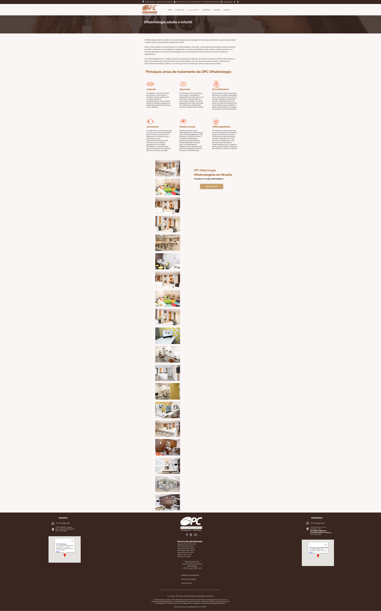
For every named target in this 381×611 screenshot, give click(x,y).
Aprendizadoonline (193, 607)
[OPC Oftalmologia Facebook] (234, 2)
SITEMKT (204, 607)
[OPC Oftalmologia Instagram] (238, 2)
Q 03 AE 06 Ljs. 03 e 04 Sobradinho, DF (189, 2)
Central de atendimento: (211, 2)
